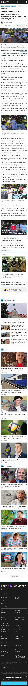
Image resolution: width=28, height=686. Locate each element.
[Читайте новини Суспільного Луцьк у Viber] (10, 668)
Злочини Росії (5, 634)
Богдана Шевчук (8, 22)
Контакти (3, 645)
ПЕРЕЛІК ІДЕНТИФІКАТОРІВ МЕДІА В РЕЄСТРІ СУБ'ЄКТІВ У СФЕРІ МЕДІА (21, 657)
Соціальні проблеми (20, 634)
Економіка (4, 615)
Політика (3, 631)
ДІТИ (2, 6)
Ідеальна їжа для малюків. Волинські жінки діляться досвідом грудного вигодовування (13, 276)
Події (2, 610)
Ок (14, 683)
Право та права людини (5, 626)
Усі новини (4, 597)
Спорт (2, 603)
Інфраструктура (19, 622)
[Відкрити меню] (27, 2)
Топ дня (17, 638)
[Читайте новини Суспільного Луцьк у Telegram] (13, 668)
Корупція (17, 610)
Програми (3, 655)
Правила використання (19, 648)
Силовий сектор (5, 629)
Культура (17, 601)
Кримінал (3, 612)
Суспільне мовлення (7, 648)
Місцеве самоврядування (19, 626)
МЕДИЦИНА (7, 6)
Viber (11, 285)
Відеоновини (4, 8)
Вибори (3, 617)
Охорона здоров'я (21, 6)
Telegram (4, 285)
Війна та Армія (19, 636)
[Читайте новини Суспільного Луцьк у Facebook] (2, 668)
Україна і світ (4, 601)
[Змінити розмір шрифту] (26, 26)
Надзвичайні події (20, 617)
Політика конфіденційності (6, 652)
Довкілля (3, 619)
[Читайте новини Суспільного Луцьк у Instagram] (4, 668)
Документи (18, 651)
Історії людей (18, 629)
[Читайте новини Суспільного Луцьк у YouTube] (7, 668)
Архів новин (18, 645)
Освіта (16, 615)
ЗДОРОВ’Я (13, 6)
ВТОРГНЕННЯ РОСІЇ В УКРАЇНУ (20, 598)
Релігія (16, 631)
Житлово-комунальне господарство (7, 622)
